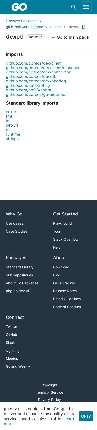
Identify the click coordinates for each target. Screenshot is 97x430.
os (8, 129)
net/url (12, 125)
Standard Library (20, 267)
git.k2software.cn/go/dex (26, 27)
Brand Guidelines (67, 299)
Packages (16, 257)
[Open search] (73, 7)
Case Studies (16, 231)
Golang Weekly (18, 366)
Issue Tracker (64, 283)
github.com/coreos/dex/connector (38, 72)
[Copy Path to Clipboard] (83, 27)
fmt (9, 116)
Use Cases (14, 223)
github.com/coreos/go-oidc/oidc (37, 94)
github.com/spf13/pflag (28, 85)
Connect (15, 317)
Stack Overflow (65, 239)
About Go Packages (22, 283)
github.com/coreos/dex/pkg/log (36, 80)
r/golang (13, 350)
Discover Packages (21, 21)
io (7, 120)
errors (11, 111)
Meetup (12, 358)
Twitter (11, 326)
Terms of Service (49, 392)
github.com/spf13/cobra (28, 89)
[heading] (21, 7)
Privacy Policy (49, 399)
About (59, 257)
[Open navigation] (86, 7)
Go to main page (72, 37)
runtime (13, 134)
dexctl (74, 27)
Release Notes (65, 291)
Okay (86, 416)
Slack (10, 342)
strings (12, 138)
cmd (58, 27)
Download (61, 267)
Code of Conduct (67, 307)
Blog (56, 275)
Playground (62, 223)
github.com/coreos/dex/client (34, 63)
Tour (56, 231)
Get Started (65, 213)
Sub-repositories (19, 275)
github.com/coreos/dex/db (31, 76)
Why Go (14, 213)
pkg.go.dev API (18, 291)
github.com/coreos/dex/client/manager (43, 67)
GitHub (11, 334)
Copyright (49, 385)
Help (57, 247)
